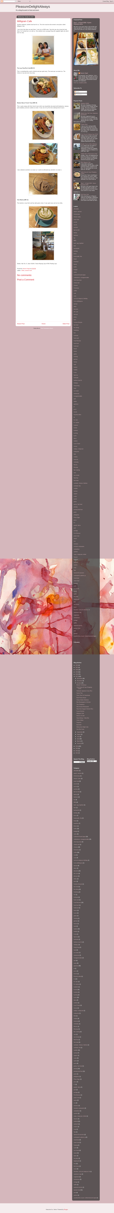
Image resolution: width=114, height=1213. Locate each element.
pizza (75, 520)
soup (75, 567)
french (75, 348)
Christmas (76, 288)
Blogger (66, 1209)
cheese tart (76, 282)
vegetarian (76, 615)
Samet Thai (79, 693)
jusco (75, 409)
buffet (75, 267)
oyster (75, 499)
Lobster (75, 441)
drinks (75, 317)
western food (28, 270)
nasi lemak (76, 475)
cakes (75, 272)
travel (75, 607)
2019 (77, 672)
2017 (77, 676)
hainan (75, 362)
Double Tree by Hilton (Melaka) (89, 144)
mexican (76, 459)
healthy (75, 369)
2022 (77, 665)
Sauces (76, 557)
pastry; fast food (78, 504)
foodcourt (76, 346)
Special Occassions (79, 572)
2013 (77, 753)
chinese (76, 285)
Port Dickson (77, 533)
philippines (76, 514)
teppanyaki (76, 599)
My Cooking (77, 470)
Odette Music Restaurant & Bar (89, 154)
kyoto (75, 435)
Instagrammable (78, 396)
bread (75, 259)
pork (75, 528)
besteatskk (76, 248)
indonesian (76, 393)
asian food (76, 219)
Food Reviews (77, 340)
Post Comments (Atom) (47, 328)
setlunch (76, 562)
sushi (75, 586)
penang (75, 507)
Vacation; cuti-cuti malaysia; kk (82, 609)
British (75, 264)
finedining (76, 330)
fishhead (76, 335)
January (79, 743)
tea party (76, 596)
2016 (77, 746)
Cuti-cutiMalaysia (78, 301)
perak (75, 512)
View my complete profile (80, 82)
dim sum (76, 311)
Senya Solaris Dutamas (83, 700)
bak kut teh (76, 230)
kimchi (75, 412)
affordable (76, 209)
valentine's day (77, 612)
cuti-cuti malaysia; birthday (81, 298)
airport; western (78, 211)
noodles (76, 488)
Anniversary (77, 214)
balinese (76, 235)
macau (75, 446)
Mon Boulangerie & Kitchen (84, 702)
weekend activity (78, 625)
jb (74, 406)
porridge (76, 530)
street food (76, 580)
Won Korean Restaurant (83, 706)
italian (75, 401)
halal (75, 364)
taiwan (75, 591)
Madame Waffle (85, 103)
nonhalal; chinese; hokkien (80, 483)
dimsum (76, 314)
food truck (76, 343)
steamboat (76, 578)
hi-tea (75, 372)
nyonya (75, 491)
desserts (76, 309)
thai (75, 602)
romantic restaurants (79, 546)
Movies (75, 464)
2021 (77, 667)
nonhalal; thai (77, 486)
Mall (75, 454)
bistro (75, 253)
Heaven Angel (84, 73)
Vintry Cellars (80, 720)
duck (75, 319)
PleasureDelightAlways (33, 6)
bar (74, 238)
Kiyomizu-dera (77, 414)
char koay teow (77, 280)
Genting (76, 356)
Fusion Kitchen (80, 711)
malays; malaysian (78, 449)
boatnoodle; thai (78, 256)
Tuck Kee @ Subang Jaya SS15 (89, 134)
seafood (76, 559)
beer (75, 245)
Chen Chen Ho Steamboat (83, 695)
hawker (75, 367)
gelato (75, 354)
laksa (75, 438)
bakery (75, 232)
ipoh (75, 398)
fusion (75, 351)
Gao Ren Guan (80, 729)
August (79, 734)
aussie (75, 224)
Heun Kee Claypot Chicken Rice (85, 709)
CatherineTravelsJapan (80, 275)
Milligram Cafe (80, 713)
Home (44, 324)
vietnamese (77, 617)
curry (75, 296)
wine (75, 630)
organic (75, 493)
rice (75, 541)
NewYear (76, 478)
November (80, 680)
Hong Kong (76, 385)
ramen (75, 538)
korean (75, 427)
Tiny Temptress (81, 704)
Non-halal (76, 480)
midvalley (76, 462)
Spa (75, 570)
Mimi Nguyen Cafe (85, 162)
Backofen (79, 724)
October (79, 683)
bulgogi (75, 269)
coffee (22, 270)
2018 (77, 674)
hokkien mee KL (78, 380)
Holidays (76, 383)
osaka (75, 496)
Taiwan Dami (84, 124)
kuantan (76, 430)
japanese (76, 404)
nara (75, 472)
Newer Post (20, 324)
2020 (77, 669)
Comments (79, 94)
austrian (76, 227)
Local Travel (77, 443)
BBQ (75, 240)
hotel (75, 388)
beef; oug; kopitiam (79, 243)
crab (75, 293)
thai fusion (76, 604)
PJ (74, 522)
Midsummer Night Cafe (82, 727)
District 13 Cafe (81, 715)
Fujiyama (79, 722)
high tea (76, 375)
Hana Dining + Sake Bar (83, 718)
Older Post (66, 324)
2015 (77, 748)
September (80, 732)
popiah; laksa (77, 525)
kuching (76, 433)
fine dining (76, 327)
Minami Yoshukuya (81, 685)
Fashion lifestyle (78, 322)
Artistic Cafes (77, 217)
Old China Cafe (85, 194)
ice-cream (76, 391)
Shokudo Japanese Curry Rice (84, 691)
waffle (75, 623)
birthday (76, 251)
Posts (77, 91)
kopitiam (76, 425)
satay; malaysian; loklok (80, 554)
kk (74, 417)
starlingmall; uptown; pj (80, 575)
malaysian (76, 451)
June (78, 736)
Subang (76, 583)
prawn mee (76, 536)
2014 (77, 750)
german (75, 359)
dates (75, 306)
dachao (75, 304)
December (80, 678)
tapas (75, 594)
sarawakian (76, 549)
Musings (76, 467)
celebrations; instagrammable (81, 277)
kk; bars (76, 420)
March (79, 741)
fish (75, 333)
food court (76, 338)
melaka (75, 456)
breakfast (76, 261)
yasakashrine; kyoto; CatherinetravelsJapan (85, 636)
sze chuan (76, 588)
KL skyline (76, 422)
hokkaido (76, 377)
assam (75, 222)
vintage (75, 620)
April (78, 738)
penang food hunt (78, 509)
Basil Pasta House (81, 697)
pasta (75, 501)
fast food (76, 325)
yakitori (75, 633)
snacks (75, 565)
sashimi (76, 551)
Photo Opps (77, 517)
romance (76, 544)
